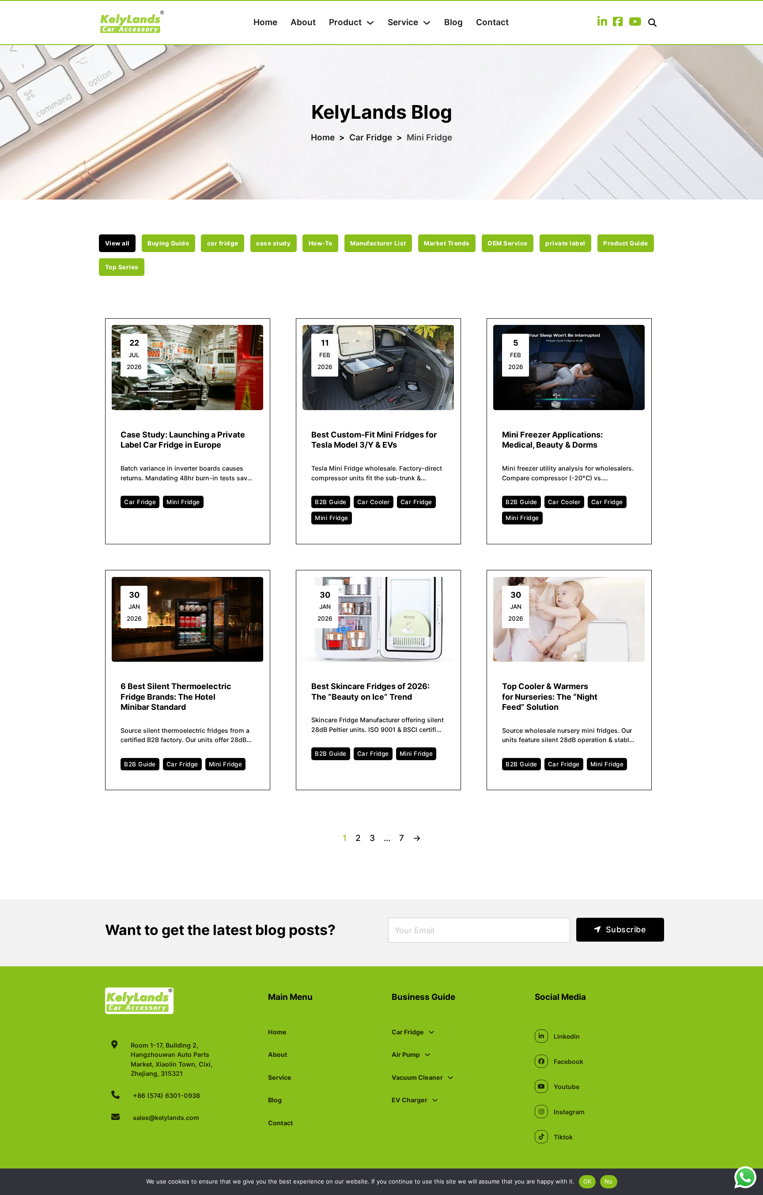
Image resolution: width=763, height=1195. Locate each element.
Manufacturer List (378, 243)
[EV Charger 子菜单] (435, 1100)
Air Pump (406, 1054)
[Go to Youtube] (635, 22)
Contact (492, 22)
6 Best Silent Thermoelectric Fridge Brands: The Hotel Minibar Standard (176, 697)
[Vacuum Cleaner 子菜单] (450, 1077)
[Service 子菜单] (427, 23)
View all (117, 243)
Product (345, 22)
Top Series (122, 267)
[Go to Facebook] (618, 22)
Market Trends (447, 243)
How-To (320, 243)
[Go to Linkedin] (602, 22)
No (608, 1181)
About (303, 22)
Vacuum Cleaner (417, 1077)
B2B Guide (331, 501)
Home (265, 22)
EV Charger (409, 1100)
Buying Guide (168, 243)
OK (587, 1181)
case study (273, 243)
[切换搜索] (652, 22)
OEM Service (507, 243)
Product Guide (625, 243)
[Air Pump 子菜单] (427, 1055)
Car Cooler (373, 501)
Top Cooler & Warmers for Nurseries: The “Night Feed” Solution (549, 697)
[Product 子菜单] (370, 23)
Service (403, 22)
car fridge (222, 243)
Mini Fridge (183, 501)
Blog (453, 22)
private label (565, 243)
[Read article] (187, 367)
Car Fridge (370, 137)
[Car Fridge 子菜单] (431, 1032)
